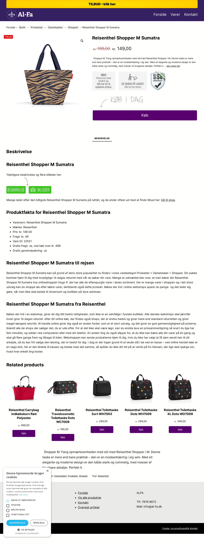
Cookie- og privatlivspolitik (175, 528)
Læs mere (23, 494)
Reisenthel (103, 476)
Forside (10, 27)
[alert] (27, 502)
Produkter (37, 27)
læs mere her (173, 66)
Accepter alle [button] (17, 522)
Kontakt (83, 502)
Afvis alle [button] (38, 522)
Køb (144, 115)
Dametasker (55, 27)
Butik (22, 27)
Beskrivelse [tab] (102, 138)
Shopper (73, 27)
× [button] (47, 471)
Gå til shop (168, 200)
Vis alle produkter (89, 497)
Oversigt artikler (89, 507)
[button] (82, 41)
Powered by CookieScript (27, 533)
